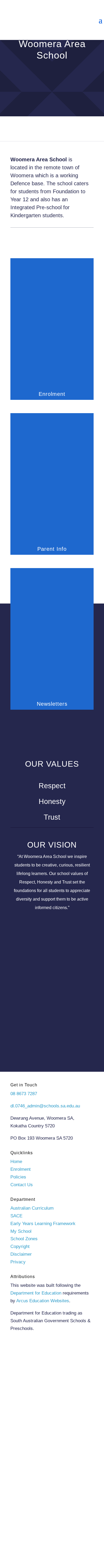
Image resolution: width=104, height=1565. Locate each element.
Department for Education (35, 1293)
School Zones (24, 1238)
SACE (16, 1215)
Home (16, 1161)
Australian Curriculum (32, 1208)
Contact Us (21, 1184)
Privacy (18, 1261)
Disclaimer (21, 1254)
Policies (18, 1177)
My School (20, 1231)
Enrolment (20, 1169)
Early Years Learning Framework (42, 1223)
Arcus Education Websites (42, 1300)
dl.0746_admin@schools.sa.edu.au (45, 1105)
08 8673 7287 (23, 1093)
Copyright (20, 1246)
